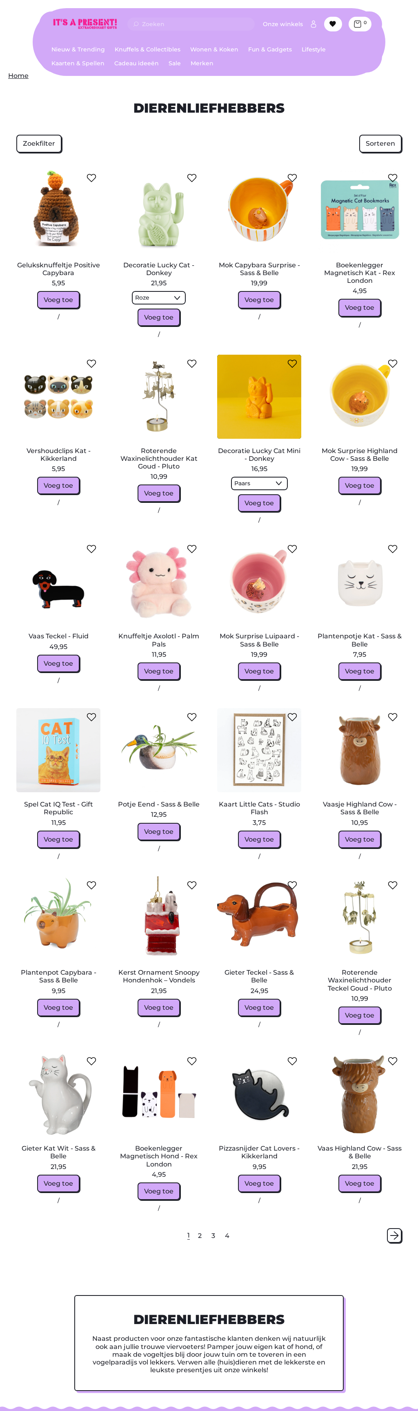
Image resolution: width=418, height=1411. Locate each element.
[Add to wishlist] (91, 178)
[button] (39, 143)
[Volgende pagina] (394, 1235)
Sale (175, 63)
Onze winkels (283, 24)
